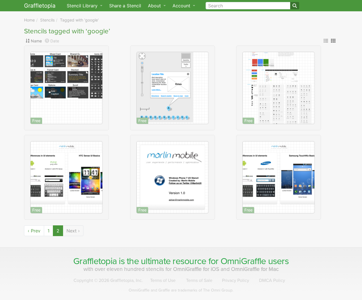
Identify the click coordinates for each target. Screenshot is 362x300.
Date (54, 40)
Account (182, 5)
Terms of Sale (199, 280)
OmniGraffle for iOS (197, 269)
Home (29, 20)
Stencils (47, 20)
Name (36, 40)
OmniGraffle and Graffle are (181, 290)
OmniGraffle (243, 261)
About (155, 5)
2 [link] (58, 231)
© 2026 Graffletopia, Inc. (108, 280)
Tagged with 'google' (79, 20)
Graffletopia (39, 5)
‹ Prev (34, 231)
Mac (255, 269)
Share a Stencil (125, 5)
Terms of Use (163, 280)
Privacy (235, 280)
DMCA (272, 280)
